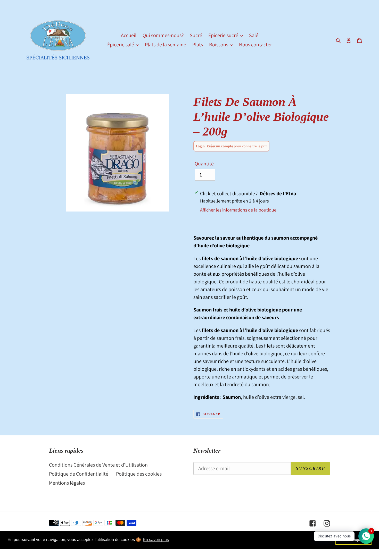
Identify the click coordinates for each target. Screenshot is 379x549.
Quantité (204, 163)
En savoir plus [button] (156, 539)
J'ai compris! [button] (353, 540)
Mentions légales (67, 482)
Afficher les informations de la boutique (238, 210)
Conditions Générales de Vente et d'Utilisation (98, 464)
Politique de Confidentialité (78, 473)
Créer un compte (220, 146)
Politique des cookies (139, 473)
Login (200, 146)
